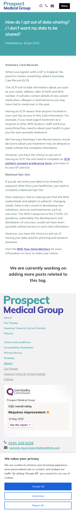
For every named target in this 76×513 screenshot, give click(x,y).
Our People (11, 322)
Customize (38, 496)
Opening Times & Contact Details (24, 328)
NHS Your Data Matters (33, 249)
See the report (19, 424)
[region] (38, 483)
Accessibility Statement (18, 347)
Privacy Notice (13, 352)
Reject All (38, 505)
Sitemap (9, 358)
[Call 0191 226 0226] (47, 6)
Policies (8, 333)
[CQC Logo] (18, 394)
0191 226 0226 (21, 443)
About (8, 317)
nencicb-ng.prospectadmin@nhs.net (34, 448)
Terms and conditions (17, 342)
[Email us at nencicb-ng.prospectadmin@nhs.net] (53, 6)
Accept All (38, 486)
